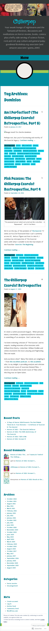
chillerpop (8, 148)
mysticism (36, 161)
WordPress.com (12, 611)
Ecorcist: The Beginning (27, 257)
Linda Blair (8, 265)
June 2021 (10, 525)
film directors (20, 159)
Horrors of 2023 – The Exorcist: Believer (21, 429)
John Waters (40, 263)
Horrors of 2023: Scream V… (26, 461)
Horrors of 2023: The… (18, 454)
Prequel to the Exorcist (35, 265)
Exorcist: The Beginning (24, 245)
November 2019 (12, 530)
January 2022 (11, 518)
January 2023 (11, 513)
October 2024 (11, 499)
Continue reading (27, 140)
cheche (35, 145)
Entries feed (11, 606)
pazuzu (17, 164)
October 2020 (11, 527)
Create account (12, 601)
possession (25, 164)
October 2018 (11, 546)
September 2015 (12, 565)
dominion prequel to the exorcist (28, 153)
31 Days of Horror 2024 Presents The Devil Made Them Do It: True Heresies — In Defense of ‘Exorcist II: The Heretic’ (26, 425)
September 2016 (12, 558)
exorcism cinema (17, 156)
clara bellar (8, 151)
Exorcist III (25, 388)
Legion (41, 391)
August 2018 (11, 549)
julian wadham (20, 161)
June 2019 (10, 534)
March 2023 (11, 508)
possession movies (19, 265)
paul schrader (9, 164)
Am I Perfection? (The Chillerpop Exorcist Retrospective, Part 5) (22, 118)
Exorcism (7, 156)
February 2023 (12, 511)
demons (40, 151)
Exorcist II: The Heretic (12, 388)
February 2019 (12, 544)
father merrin (9, 159)
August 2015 (11, 568)
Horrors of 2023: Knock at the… (32, 479)
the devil (31, 268)
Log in (9, 604)
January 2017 (11, 556)
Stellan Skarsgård (10, 167)
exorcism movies (30, 156)
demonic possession (29, 151)
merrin (29, 161)
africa (18, 145)
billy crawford (26, 145)
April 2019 (10, 539)
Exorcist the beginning (32, 260)
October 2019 (11, 532)
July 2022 (10, 515)
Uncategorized (9, 145)
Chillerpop (24, 21)
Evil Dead (40, 257)
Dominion (12, 153)
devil (6, 153)
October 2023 (11, 501)
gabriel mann (30, 159)
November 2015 (12, 563)
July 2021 (10, 523)
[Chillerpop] (24, 10)
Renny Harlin (9, 268)
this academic (35, 362)
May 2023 (10, 506)
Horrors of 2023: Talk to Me (17, 436)
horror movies (9, 161)
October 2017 (11, 551)
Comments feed (13, 608)
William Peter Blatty (11, 399)
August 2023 (11, 504)
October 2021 (11, 520)
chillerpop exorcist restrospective (24, 148)
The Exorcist (36, 231)
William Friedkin (25, 396)
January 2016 (11, 561)
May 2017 (10, 553)
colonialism (17, 151)
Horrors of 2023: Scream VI (16, 439)
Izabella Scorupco (28, 263)
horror (39, 159)
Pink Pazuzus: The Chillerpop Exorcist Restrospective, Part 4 (22, 184)
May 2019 (10, 537)
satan (33, 164)
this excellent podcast (18, 362)
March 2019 (11, 542)
